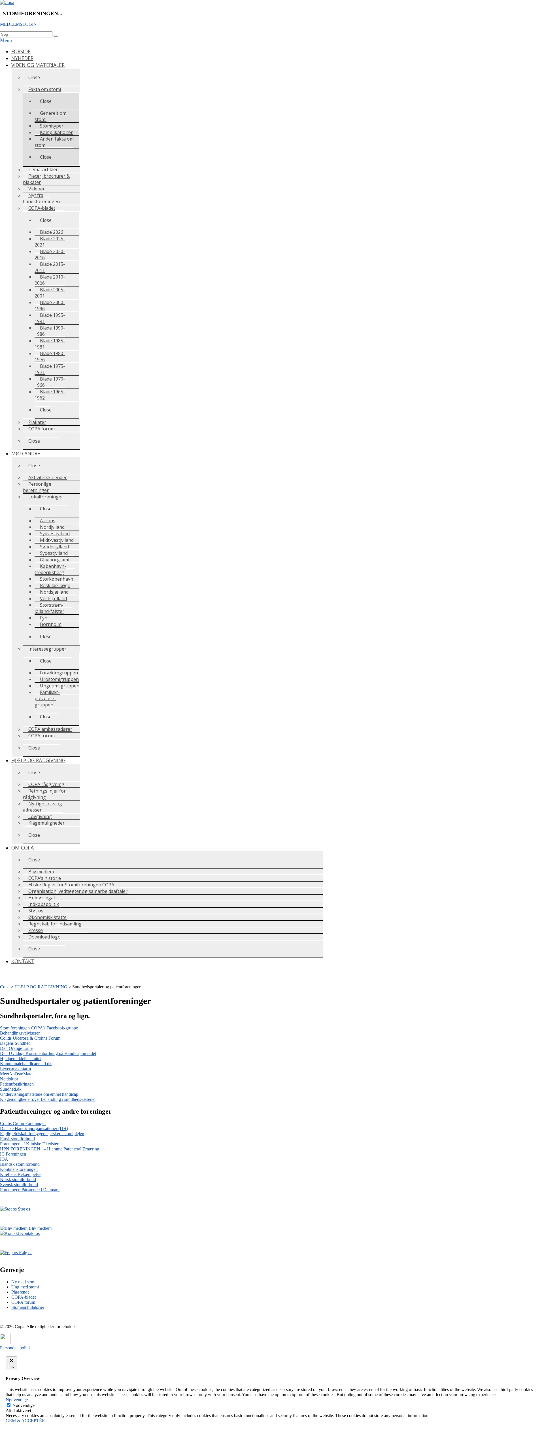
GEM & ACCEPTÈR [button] (25, 1420)
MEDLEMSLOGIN (18, 24)
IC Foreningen (13, 1154)
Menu (6, 40)
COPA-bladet (23, 1297)
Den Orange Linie (16, 1048)
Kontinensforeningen (19, 1169)
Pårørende (20, 1292)
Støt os (23, 1209)
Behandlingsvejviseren (20, 1033)
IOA (4, 1159)
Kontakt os (29, 1233)
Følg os (25, 1252)
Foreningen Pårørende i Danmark (30, 1189)
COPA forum (23, 1302)
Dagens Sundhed (15, 1043)
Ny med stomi (24, 1281)
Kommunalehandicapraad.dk (26, 1063)
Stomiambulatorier (27, 1307)
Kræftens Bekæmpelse (20, 1174)
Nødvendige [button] (17, 1399)
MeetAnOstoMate (16, 1073)
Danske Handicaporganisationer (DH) (34, 1128)
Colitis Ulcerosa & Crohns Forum (30, 1038)
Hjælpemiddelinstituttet (20, 1058)
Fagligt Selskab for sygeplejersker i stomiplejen (42, 1133)
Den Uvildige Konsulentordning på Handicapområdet (48, 1053)
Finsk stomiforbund (17, 1138)
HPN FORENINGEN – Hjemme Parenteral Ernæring (49, 1148)
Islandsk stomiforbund (20, 1164)
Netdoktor (9, 1078)
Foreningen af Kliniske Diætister (29, 1143)
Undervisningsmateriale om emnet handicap (39, 1094)
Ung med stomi (25, 1286)
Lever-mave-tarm (15, 1068)
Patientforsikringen (17, 1084)
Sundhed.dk (11, 1089)
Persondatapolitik (15, 1347)
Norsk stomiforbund (18, 1179)
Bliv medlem (39, 1228)
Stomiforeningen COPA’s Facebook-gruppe (39, 1027)
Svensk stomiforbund (19, 1184)
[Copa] (7, 2)
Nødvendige (23, 1405)
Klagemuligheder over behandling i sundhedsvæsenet (47, 1099)
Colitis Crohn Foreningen (23, 1123)
